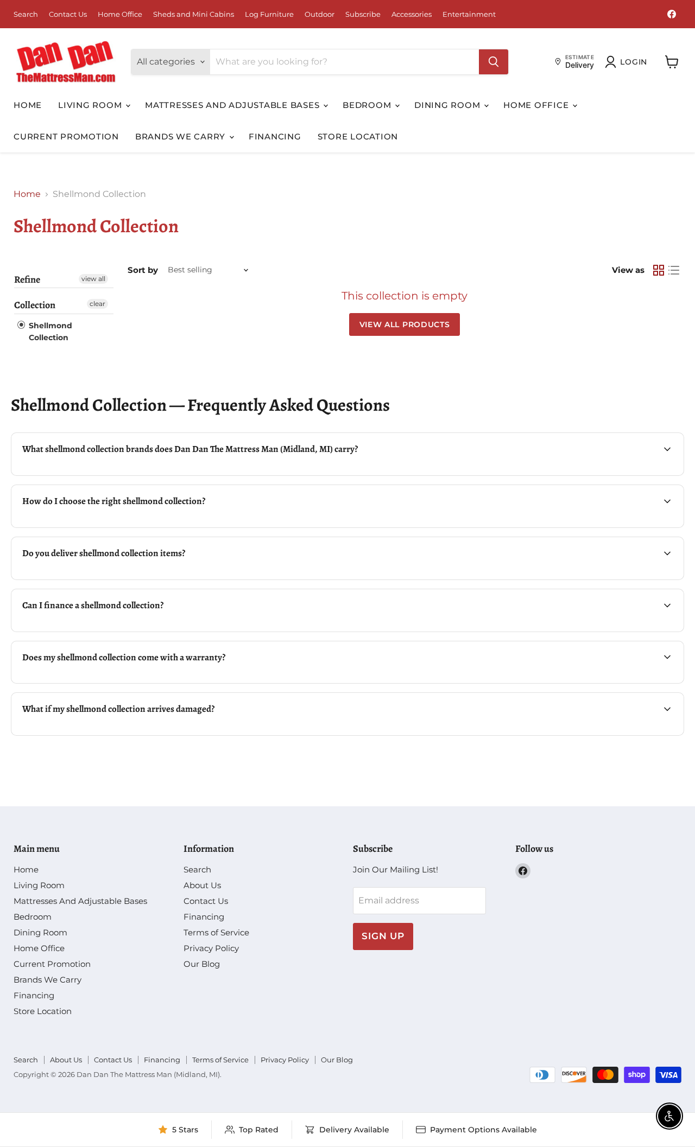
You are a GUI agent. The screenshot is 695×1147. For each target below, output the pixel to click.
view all (93, 279)
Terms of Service (216, 932)
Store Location (358, 136)
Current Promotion (66, 136)
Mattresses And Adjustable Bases (233, 105)
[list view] (673, 270)
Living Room (91, 105)
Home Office (120, 14)
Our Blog (202, 964)
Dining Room (448, 105)
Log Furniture (269, 14)
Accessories (411, 14)
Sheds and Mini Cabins (193, 14)
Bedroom (368, 105)
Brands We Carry (181, 136)
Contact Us (68, 14)
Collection (34, 304)
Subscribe (363, 14)
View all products (404, 324)
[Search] (493, 61)
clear (97, 304)
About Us (202, 885)
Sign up (383, 936)
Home (28, 105)
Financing (275, 136)
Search (26, 14)
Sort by (143, 270)
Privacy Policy (211, 948)
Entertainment (469, 14)
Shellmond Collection (49, 331)
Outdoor (319, 14)
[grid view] (658, 270)
